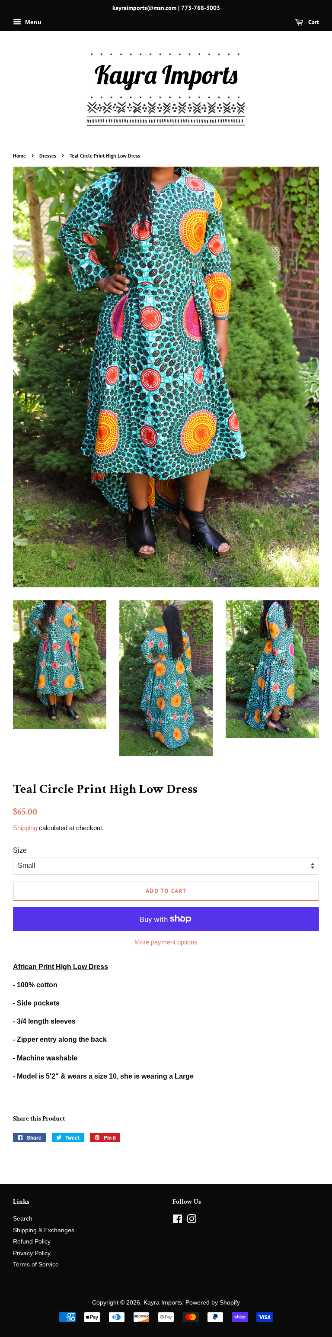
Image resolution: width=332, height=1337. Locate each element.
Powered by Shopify (212, 1302)
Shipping (25, 827)
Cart (312, 22)
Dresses (47, 155)
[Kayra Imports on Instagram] (191, 1221)
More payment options (166, 942)
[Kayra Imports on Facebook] (177, 1221)
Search (22, 1218)
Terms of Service (36, 1264)
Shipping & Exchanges (43, 1230)
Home (19, 155)
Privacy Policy (32, 1253)
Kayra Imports (163, 1302)
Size (20, 850)
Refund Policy (32, 1241)
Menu (32, 22)
